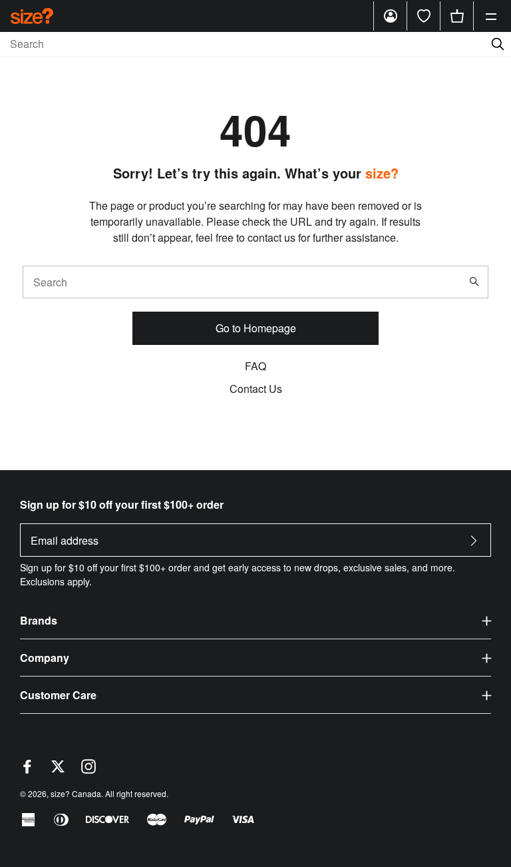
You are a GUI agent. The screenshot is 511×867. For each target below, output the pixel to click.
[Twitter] (58, 769)
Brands (38, 620)
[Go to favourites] (424, 16)
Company (44, 657)
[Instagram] (88, 769)
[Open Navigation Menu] (491, 16)
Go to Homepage (256, 328)
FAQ (255, 366)
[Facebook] (27, 769)
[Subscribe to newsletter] (473, 544)
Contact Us (256, 388)
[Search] (477, 281)
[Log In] (390, 16)
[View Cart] (457, 16)
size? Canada (76, 793)
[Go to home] (32, 15)
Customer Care (58, 695)
